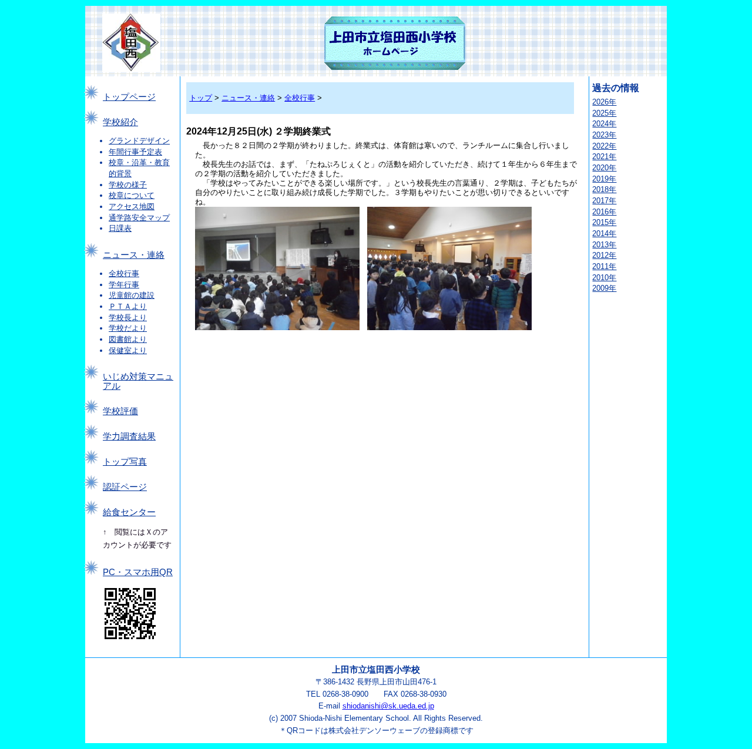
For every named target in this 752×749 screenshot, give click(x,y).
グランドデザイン (139, 140)
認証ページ (125, 487)
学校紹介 (120, 122)
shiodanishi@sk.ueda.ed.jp (388, 705)
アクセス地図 (132, 206)
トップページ (129, 97)
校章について (132, 195)
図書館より (128, 339)
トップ (200, 97)
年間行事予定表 (135, 151)
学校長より (128, 317)
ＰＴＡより (128, 306)
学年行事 (124, 284)
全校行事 (124, 273)
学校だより (128, 328)
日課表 (120, 228)
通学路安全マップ (139, 217)
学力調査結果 (129, 436)
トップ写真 (125, 461)
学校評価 (120, 411)
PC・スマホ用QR (138, 572)
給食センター (129, 512)
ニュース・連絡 (133, 255)
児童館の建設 (132, 295)
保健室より (128, 350)
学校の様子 (128, 184)
